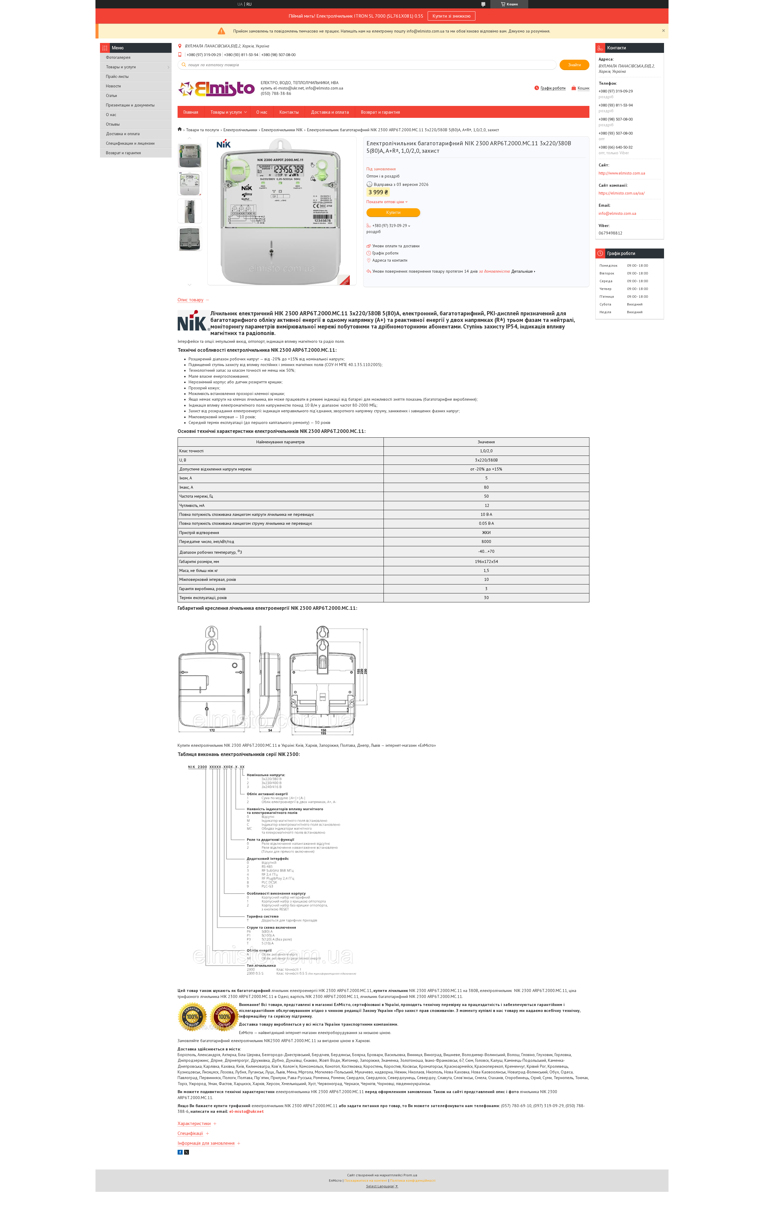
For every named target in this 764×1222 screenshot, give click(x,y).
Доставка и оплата (123, 133)
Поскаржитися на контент (365, 1180)
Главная (191, 112)
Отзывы (113, 124)
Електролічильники (240, 129)
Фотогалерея (118, 57)
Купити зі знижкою (451, 16)
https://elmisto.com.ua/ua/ (622, 193)
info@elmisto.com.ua (617, 213)
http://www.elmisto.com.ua (622, 173)
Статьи (111, 95)
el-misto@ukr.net (246, 1111)
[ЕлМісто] (216, 89)
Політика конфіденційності (412, 1180)
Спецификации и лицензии (130, 143)
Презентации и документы (130, 105)
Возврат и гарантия (123, 152)
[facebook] (180, 1153)
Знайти (574, 65)
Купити (393, 212)
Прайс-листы (117, 76)
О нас (111, 114)
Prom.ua (410, 1175)
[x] (186, 1153)
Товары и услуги (121, 67)
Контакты (289, 112)
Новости (113, 86)
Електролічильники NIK (282, 129)
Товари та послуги (202, 129)
